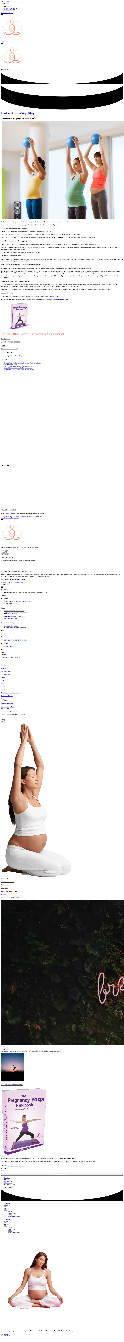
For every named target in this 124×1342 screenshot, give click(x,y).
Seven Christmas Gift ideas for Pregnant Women (18, 368)
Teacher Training (5, 1082)
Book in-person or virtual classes (10, 693)
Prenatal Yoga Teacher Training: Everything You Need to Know (22, 363)
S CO (11, 897)
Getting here (4, 700)
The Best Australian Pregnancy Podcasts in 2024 (18, 366)
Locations (3, 668)
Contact (6, 1208)
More (2, 662)
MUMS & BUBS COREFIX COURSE (16, 640)
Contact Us (4, 686)
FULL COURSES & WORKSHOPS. (12, 1085)
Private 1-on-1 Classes (10, 603)
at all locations (8, 707)
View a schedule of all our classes (10, 657)
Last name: (4, 1168)
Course (10, 618)
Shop (2, 1046)
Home (2, 513)
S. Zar (45, 592)
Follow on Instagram (7, 557)
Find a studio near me (7, 703)
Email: (2, 1171)
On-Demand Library (7, 696)
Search (3, 3)
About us (3, 665)
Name (3, 550)
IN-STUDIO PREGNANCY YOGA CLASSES (18, 601)
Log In (3, 689)
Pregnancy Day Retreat (11, 626)
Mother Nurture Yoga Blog (17, 113)
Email (2, 552)
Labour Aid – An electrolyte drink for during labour (19, 369)
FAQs (2, 680)
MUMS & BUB (5, 897)
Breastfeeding (5, 894)
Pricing (3, 677)
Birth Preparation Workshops (15, 627)
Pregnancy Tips (14, 513)
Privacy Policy (12, 1213)
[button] (62, 595)
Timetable (3, 654)
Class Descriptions (6, 671)
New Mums (4, 634)
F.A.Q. (10, 1211)
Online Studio (5, 879)
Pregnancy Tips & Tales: (8, 356)
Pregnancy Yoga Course (14, 616)
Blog (7, 513)
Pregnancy (4, 595)
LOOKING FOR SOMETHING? (11, 342)
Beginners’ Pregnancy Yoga (9, 891)
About (6, 1205)
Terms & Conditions (14, 1216)
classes (7, 882)
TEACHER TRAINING (8, 674)
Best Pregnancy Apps (10, 364)
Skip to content (5, 1)
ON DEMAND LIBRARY (10, 613)
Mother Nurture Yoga (61, 299)
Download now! (5, 339)
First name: (4, 1165)
